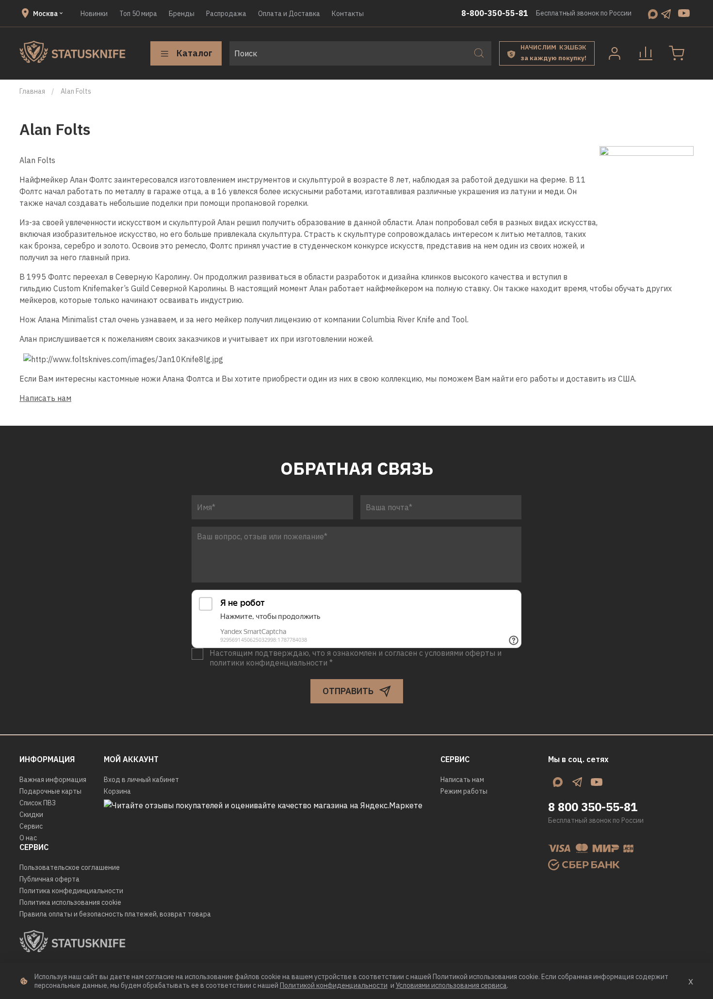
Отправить (348, 691)
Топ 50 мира (138, 13)
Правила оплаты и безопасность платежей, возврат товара (115, 914)
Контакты (348, 13)
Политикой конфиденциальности (334, 985)
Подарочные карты (50, 791)
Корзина (117, 791)
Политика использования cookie (70, 902)
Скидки (31, 814)
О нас (28, 837)
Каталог (194, 53)
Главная (32, 91)
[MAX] (653, 13)
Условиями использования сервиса (451, 985)
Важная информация (52, 779)
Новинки (94, 13)
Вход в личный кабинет (141, 779)
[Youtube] (684, 13)
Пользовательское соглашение (69, 867)
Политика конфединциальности (71, 890)
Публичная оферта (49, 879)
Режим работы (463, 791)
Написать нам (45, 398)
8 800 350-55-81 (592, 807)
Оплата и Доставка (289, 13)
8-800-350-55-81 (494, 13)
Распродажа (226, 13)
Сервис (31, 826)
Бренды (181, 13)
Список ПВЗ (37, 803)
